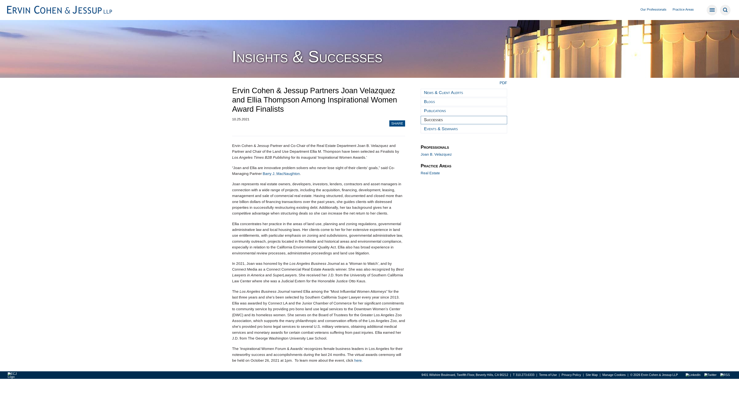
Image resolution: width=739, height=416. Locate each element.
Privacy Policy (571, 375)
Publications (435, 110)
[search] (725, 10)
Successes (433, 119)
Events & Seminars (441, 128)
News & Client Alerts (443, 92)
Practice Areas (683, 9)
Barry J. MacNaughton (281, 174)
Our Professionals (653, 9)
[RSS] (725, 375)
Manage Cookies (614, 375)
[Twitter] (710, 375)
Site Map (592, 375)
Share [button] (397, 123)
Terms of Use (548, 375)
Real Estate (430, 173)
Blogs (429, 101)
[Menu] (712, 10)
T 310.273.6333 (523, 375)
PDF (503, 83)
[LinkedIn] (693, 375)
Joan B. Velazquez (436, 154)
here (358, 360)
